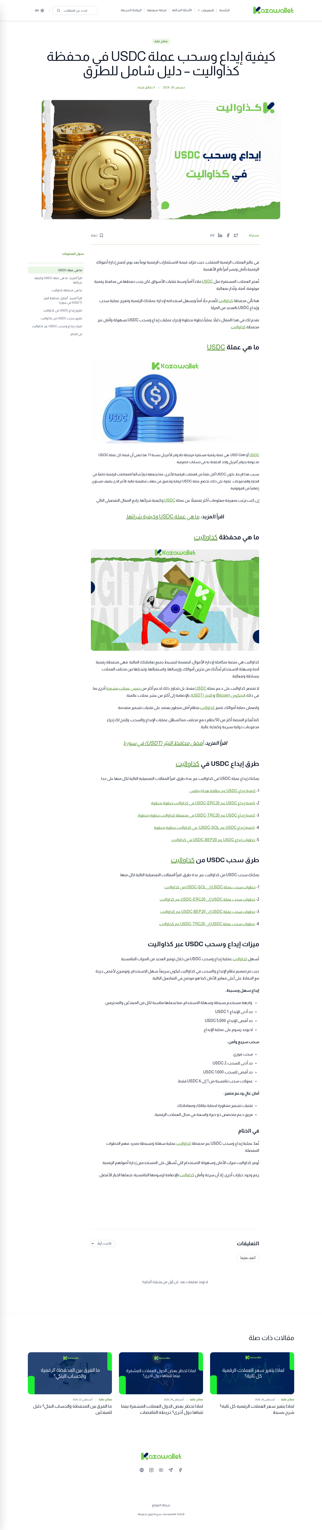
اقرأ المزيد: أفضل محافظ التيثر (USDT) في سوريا (62, 300)
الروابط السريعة (131, 10)
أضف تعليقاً (248, 1258)
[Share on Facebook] (228, 235)
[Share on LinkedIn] (220, 235)
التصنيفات (207, 10)
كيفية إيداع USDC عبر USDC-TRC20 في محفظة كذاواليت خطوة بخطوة (196, 815)
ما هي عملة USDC (70, 270)
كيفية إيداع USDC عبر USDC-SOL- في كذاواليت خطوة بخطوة (204, 827)
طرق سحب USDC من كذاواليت (61, 318)
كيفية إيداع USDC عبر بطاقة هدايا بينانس (222, 791)
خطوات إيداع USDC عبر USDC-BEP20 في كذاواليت (213, 840)
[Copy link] (212, 235)
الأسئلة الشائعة (182, 10)
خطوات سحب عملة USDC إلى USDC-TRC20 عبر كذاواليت (207, 924)
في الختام (76, 334)
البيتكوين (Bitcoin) (230, 695)
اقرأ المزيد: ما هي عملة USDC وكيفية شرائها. (58, 280)
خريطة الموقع (161, 1505)
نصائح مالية (161, 41)
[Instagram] (151, 1470)
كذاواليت (225, 301)
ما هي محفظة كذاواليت (66, 290)
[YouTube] (161, 1470)
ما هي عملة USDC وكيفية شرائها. (163, 516)
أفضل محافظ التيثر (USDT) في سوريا (163, 743)
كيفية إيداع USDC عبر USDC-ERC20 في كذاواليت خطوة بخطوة (203, 803)
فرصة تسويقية (156, 10)
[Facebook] (180, 1470)
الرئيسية (224, 10)
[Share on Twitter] (236, 235)
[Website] (142, 1470)
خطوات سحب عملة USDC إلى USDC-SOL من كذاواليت (210, 887)
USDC (207, 281)
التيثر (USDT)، (201, 695)
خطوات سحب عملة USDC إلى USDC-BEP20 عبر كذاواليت (207, 911)
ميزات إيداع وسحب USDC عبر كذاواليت (57, 326)
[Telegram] (170, 1470)
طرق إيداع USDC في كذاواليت (62, 310)
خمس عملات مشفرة (123, 688)
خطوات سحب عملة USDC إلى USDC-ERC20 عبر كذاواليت (207, 899)
